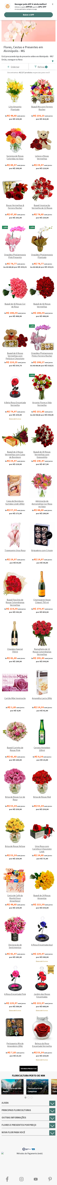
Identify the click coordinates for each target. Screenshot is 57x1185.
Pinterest (50, 1179)
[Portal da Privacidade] (28, 1149)
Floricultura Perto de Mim (28, 1075)
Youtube (35, 1179)
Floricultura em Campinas (35, 1090)
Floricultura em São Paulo (12, 1090)
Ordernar (15, 66)
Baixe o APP (28, 14)
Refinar (42, 66)
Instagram (21, 1179)
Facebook (7, 1179)
